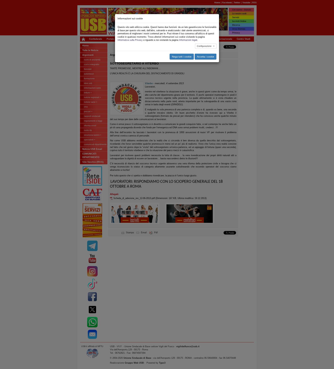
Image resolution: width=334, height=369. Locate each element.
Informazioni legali (188, 40)
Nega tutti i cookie (182, 56)
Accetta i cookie (205, 56)
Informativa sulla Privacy (130, 40)
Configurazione (204, 46)
